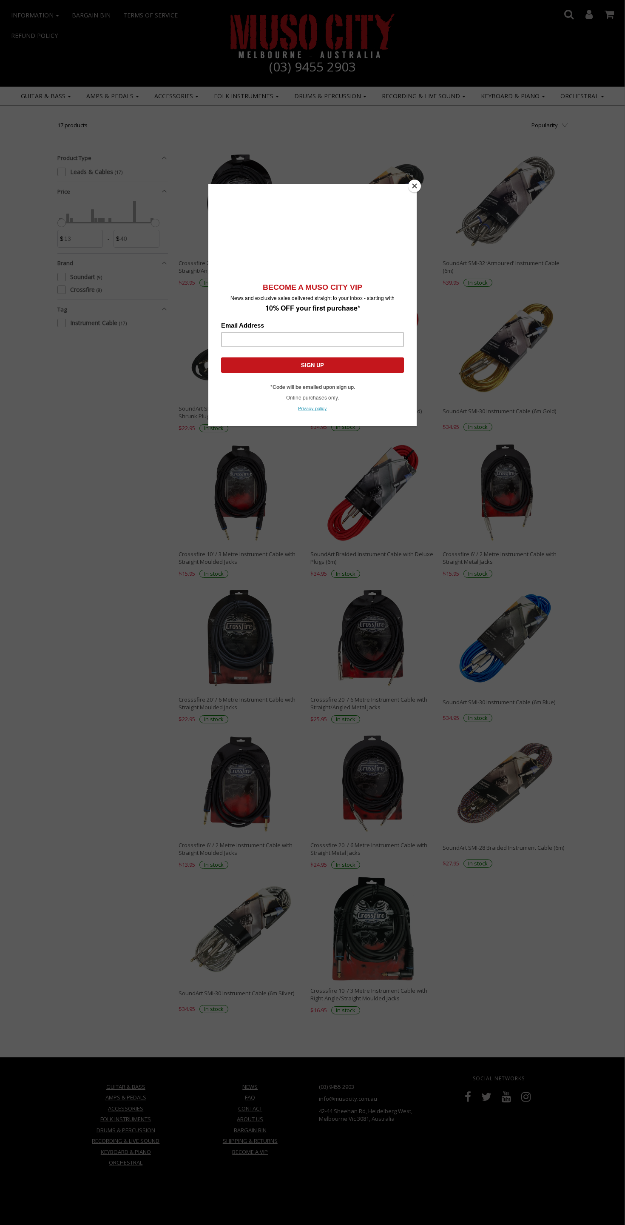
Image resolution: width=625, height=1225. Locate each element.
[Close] (414, 186)
